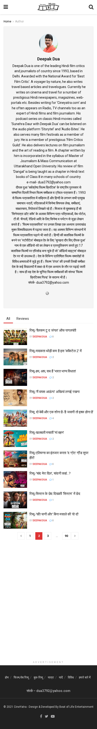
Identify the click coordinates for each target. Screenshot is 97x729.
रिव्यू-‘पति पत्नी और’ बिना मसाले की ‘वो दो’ (54, 514)
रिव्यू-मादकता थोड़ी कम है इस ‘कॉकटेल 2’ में (55, 351)
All (8, 318)
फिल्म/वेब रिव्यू (21, 677)
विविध (71, 677)
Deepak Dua (40, 336)
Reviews (22, 318)
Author (19, 21)
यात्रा (51, 677)
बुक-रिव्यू (38, 677)
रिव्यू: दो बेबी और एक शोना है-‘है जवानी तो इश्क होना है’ (61, 412)
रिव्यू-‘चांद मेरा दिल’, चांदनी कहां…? (50, 473)
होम (7, 677)
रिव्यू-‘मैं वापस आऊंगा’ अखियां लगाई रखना (54, 392)
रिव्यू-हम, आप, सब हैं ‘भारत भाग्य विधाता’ (52, 371)
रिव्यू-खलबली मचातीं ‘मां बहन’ (46, 432)
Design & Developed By (44, 706)
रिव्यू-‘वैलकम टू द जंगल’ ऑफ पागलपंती (52, 330)
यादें (61, 677)
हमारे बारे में (85, 677)
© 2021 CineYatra (15, 706)
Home (7, 21)
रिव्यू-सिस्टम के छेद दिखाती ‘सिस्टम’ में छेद (54, 494)
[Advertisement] (48, 609)
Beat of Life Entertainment (76, 706)
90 (66, 536)
